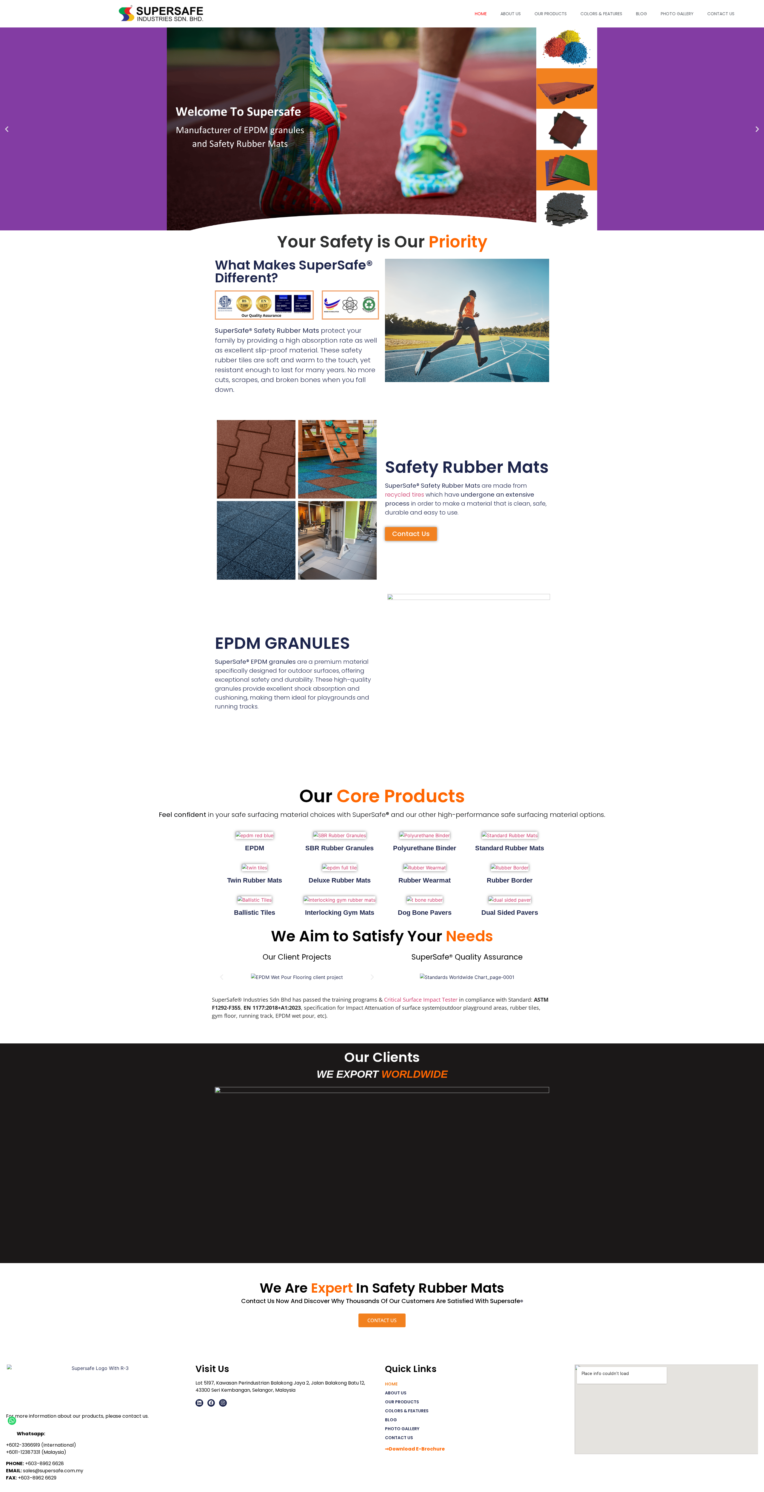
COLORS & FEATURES (601, 14)
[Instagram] (223, 1403)
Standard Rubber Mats (509, 848)
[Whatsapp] (12, 1420)
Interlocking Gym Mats (339, 912)
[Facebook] (211, 1403)
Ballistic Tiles (254, 912)
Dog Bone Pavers (425, 912)
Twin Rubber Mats (254, 880)
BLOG (641, 14)
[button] (6, 129)
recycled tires (404, 494)
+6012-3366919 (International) (41, 1445)
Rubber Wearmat (424, 880)
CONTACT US (720, 14)
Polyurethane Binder (424, 848)
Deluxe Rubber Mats (340, 880)
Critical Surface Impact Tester (421, 999)
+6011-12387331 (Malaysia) (36, 1452)
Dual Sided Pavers (509, 912)
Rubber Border (510, 880)
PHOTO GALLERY (677, 14)
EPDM (254, 848)
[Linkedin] (199, 1403)
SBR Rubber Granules (339, 848)
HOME (481, 14)
